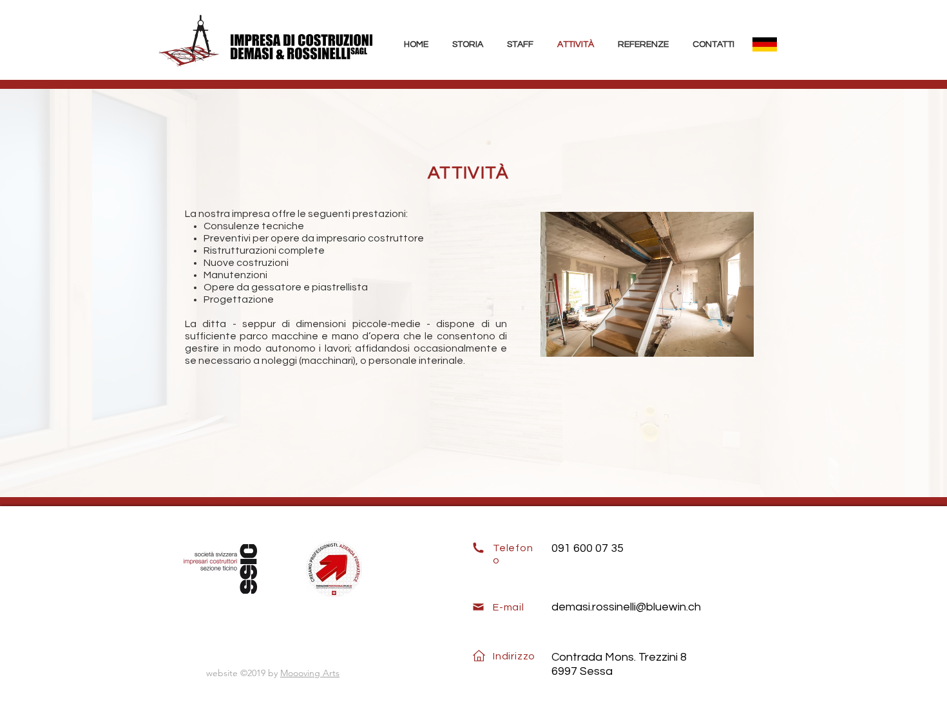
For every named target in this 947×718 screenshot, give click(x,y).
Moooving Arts (310, 673)
